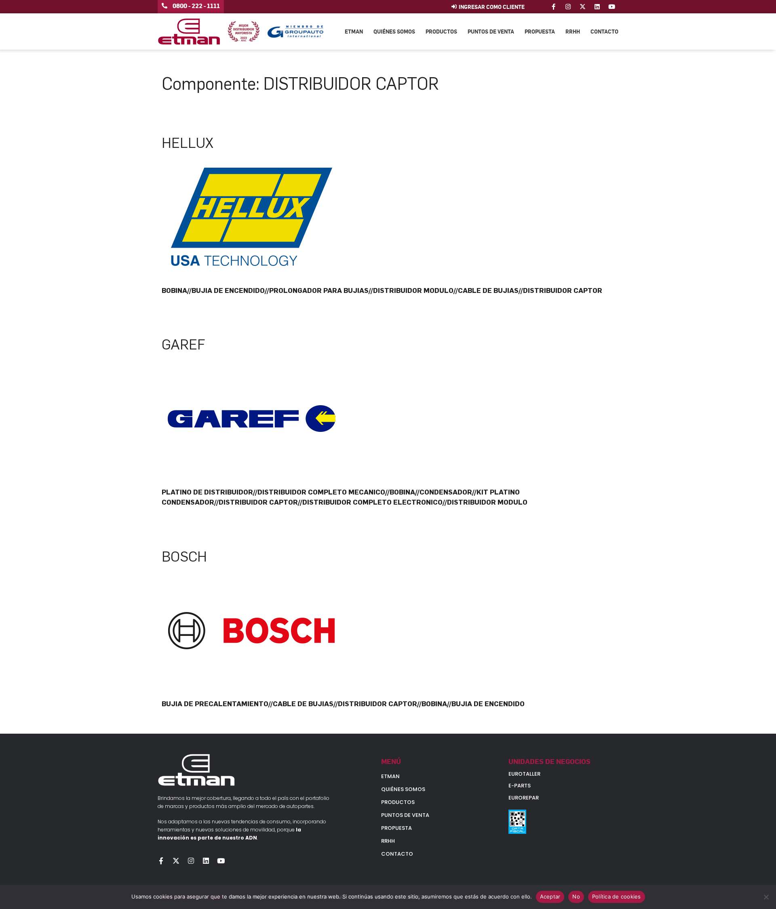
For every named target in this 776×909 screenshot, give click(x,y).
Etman (354, 31)
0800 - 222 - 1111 (196, 6)
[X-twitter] (582, 6)
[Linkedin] (597, 6)
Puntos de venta (491, 31)
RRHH (572, 31)
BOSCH (184, 556)
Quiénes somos (394, 31)
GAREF (183, 344)
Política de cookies (616, 896)
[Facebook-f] (553, 6)
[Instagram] (568, 6)
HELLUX (187, 143)
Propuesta (540, 31)
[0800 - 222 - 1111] (164, 5)
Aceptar (550, 896)
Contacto (604, 31)
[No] (766, 897)
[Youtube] (611, 6)
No (576, 896)
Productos (441, 31)
